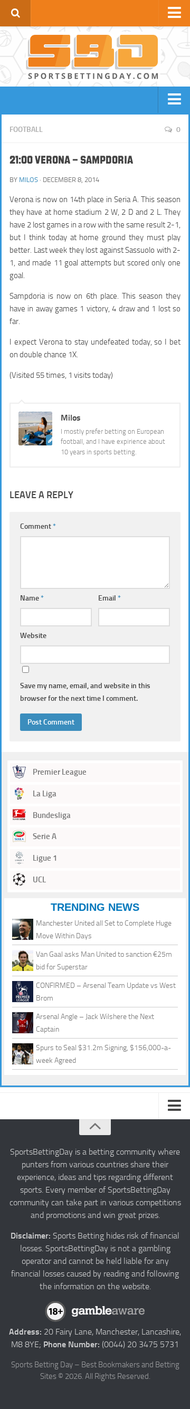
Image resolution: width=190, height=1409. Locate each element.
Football (26, 129)
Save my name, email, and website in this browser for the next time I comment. (85, 692)
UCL (38, 879)
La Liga (43, 793)
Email (109, 598)
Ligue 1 (44, 858)
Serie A (43, 836)
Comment (38, 526)
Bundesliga (51, 815)
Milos (28, 180)
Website (33, 635)
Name (32, 598)
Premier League (59, 772)
